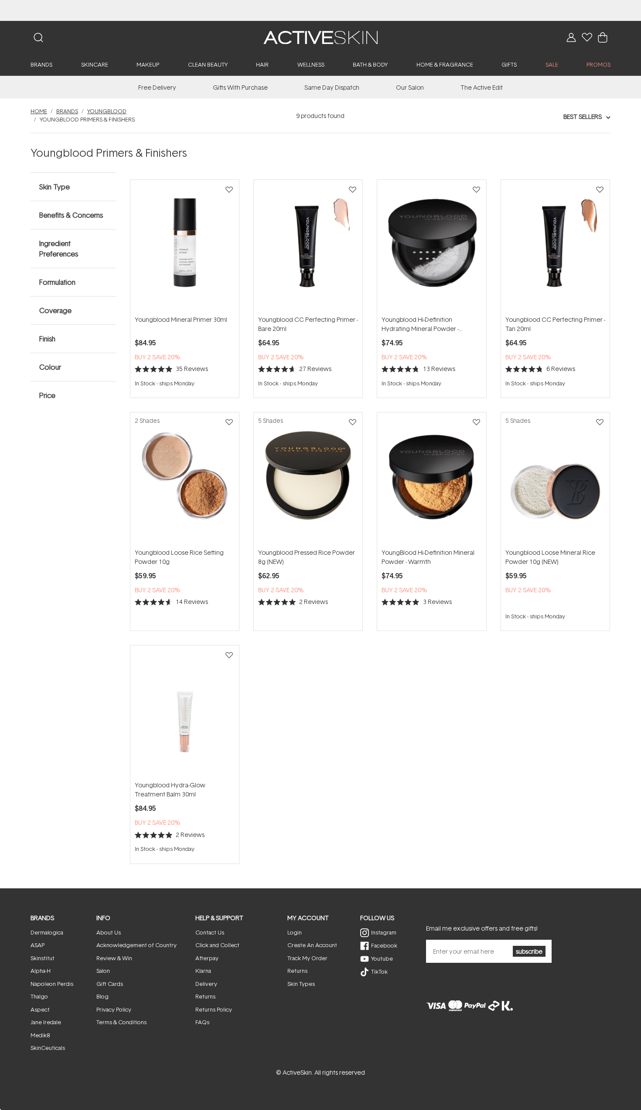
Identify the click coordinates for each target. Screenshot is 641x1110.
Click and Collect (217, 945)
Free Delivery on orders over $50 (321, 10)
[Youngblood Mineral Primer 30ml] (185, 247)
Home (39, 111)
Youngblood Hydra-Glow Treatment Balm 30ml (170, 789)
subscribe (529, 951)
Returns (205, 996)
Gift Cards (109, 984)
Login (294, 932)
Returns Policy (213, 1009)
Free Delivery (157, 87)
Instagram (383, 932)
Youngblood (106, 111)
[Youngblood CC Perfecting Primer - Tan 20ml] (555, 247)
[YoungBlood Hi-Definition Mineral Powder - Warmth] (431, 479)
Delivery (206, 984)
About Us (108, 932)
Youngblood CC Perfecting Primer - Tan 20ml (555, 324)
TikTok (379, 971)
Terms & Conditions (121, 1022)
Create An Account (312, 945)
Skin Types (301, 984)
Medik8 (40, 1035)
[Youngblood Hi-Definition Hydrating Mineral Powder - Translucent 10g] (431, 247)
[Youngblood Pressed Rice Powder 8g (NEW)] (308, 479)
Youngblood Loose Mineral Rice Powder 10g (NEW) (550, 557)
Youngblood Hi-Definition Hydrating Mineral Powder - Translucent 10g (420, 324)
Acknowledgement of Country (136, 945)
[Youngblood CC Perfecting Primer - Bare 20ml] (308, 247)
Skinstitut (43, 958)
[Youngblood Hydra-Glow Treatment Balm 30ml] (185, 712)
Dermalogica (47, 932)
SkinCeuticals (48, 1048)
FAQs (202, 1022)
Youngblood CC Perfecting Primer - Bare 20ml (308, 324)
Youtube (382, 958)
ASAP (37, 945)
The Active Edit (481, 87)
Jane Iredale (46, 1022)
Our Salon (410, 87)
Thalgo (39, 996)
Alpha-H (41, 971)
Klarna (203, 971)
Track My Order (307, 958)
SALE (552, 64)
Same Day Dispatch (331, 87)
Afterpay (206, 958)
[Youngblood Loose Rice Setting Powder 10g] (185, 479)
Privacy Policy (113, 1009)
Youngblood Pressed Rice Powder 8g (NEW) (306, 557)
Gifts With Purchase (240, 87)
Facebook (384, 945)
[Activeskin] (320, 37)
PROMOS (598, 64)
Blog (102, 996)
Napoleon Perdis (52, 984)
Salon (103, 971)
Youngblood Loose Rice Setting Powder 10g (179, 557)
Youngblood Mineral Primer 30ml (181, 319)
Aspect (40, 1009)
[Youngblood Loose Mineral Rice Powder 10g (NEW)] (555, 479)
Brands (67, 111)
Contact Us (209, 932)
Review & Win (114, 958)
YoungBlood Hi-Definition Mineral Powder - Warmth (428, 557)
